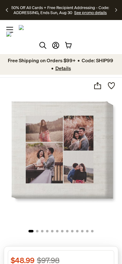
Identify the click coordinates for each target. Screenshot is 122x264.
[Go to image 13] (92, 231)
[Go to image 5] (52, 231)
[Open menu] (9, 30)
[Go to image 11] (82, 231)
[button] (55, 45)
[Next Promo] (116, 10)
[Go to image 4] (47, 231)
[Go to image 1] (30, 231)
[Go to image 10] (77, 231)
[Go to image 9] (72, 231)
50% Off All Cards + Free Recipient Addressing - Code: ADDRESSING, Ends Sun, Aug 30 (60, 10)
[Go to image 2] (37, 231)
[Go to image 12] (87, 231)
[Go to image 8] (67, 231)
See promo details (90, 12)
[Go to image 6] (57, 231)
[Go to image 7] (62, 231)
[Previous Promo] (7, 10)
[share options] (97, 85)
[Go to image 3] (42, 231)
